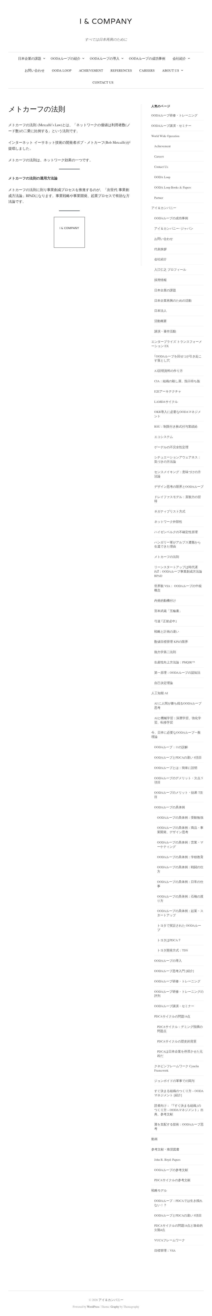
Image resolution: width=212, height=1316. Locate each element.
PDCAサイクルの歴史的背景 (176, 1041)
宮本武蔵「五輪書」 (168, 611)
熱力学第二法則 (165, 652)
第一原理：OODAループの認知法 (177, 672)
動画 (154, 1139)
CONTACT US (103, 82)
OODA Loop (162, 177)
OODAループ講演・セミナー (171, 125)
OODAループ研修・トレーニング (174, 115)
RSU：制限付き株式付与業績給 (176, 426)
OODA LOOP (61, 70)
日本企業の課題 (29, 58)
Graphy (115, 1307)
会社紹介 (179, 58)
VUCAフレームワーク (169, 1240)
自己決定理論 (163, 683)
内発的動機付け (165, 600)
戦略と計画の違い (166, 631)
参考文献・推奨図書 (165, 1149)
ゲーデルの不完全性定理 (171, 447)
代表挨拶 (160, 249)
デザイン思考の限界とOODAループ (179, 486)
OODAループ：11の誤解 (171, 747)
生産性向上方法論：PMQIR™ (174, 662)
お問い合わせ (35, 70)
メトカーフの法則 (166, 557)
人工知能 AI (159, 693)
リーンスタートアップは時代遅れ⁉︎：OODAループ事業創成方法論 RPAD (178, 571)
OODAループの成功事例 (147, 58)
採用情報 (160, 280)
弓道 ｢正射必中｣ (165, 621)
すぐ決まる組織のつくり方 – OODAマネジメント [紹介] (179, 1093)
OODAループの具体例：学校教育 (180, 857)
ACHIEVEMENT (91, 70)
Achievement (162, 146)
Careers (159, 156)
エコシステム (163, 437)
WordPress (93, 1307)
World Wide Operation (165, 136)
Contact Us (161, 167)
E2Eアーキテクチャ (167, 391)
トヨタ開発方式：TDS (172, 950)
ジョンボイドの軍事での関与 (174, 1081)
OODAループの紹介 (65, 58)
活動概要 (160, 321)
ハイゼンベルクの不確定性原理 (176, 532)
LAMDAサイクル (166, 402)
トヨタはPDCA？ (169, 940)
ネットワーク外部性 (168, 521)
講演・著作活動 (165, 331)
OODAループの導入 (104, 58)
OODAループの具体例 (169, 807)
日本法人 (160, 310)
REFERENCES (121, 70)
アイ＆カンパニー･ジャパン (173, 228)
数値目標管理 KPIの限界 (171, 641)
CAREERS (147, 70)
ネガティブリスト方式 (169, 511)
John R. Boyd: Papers (167, 1159)
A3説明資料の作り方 (168, 371)
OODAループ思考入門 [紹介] (174, 971)
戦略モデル (159, 1190)
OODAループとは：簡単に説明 (175, 768)
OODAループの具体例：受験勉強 (180, 817)
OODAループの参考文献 (171, 1170)
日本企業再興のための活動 (173, 300)
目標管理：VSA (165, 1250)
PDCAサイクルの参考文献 (172, 1180)
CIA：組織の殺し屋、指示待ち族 (177, 381)
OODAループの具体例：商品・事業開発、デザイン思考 (180, 829)
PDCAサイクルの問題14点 (172, 1016)
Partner (158, 198)
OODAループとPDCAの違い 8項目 (178, 757)
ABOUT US (170, 70)
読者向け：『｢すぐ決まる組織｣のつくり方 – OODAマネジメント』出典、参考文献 (179, 1109)
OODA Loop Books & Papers (172, 187)
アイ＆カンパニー (163, 208)
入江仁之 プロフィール (170, 269)
